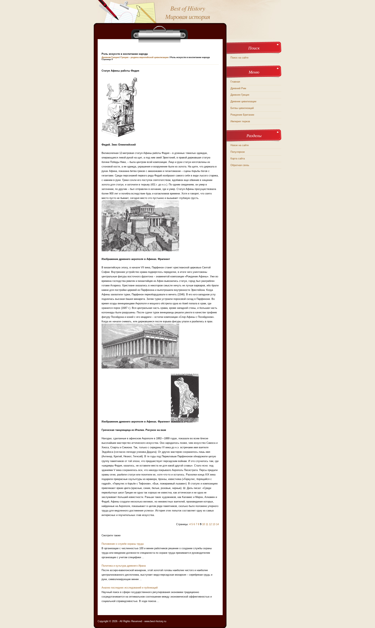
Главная (235, 81)
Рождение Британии (242, 114)
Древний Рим (238, 88)
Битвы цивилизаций (242, 108)
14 (217, 524)
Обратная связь (239, 165)
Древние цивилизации (243, 101)
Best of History (187, 8)
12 (210, 524)
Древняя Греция (110, 57)
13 (213, 524)
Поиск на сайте (239, 57)
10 (203, 524)
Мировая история (187, 16)
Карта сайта (237, 158)
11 (207, 524)
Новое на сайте (239, 145)
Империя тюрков (240, 121)
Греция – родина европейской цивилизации (145, 57)
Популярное (237, 151)
